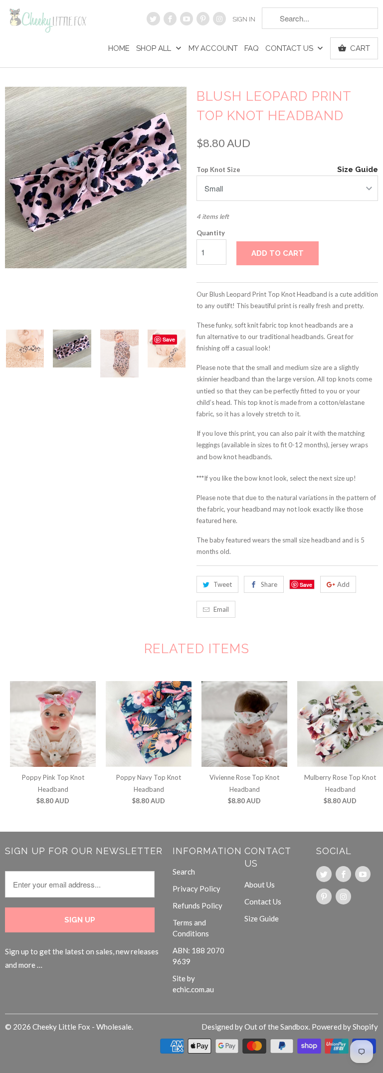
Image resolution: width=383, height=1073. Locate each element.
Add (343, 584)
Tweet (222, 584)
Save (306, 584)
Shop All (154, 48)
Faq (251, 48)
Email (221, 609)
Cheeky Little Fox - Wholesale (82, 1026)
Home (119, 48)
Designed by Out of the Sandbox (255, 1026)
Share (269, 584)
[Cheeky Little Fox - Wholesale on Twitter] (153, 18)
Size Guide (357, 169)
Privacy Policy (196, 888)
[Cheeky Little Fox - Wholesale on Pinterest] (202, 18)
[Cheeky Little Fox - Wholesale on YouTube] (186, 18)
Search (184, 871)
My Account (213, 48)
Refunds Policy (197, 905)
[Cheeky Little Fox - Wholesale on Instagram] (219, 18)
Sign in (243, 19)
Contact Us (290, 48)
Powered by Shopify (345, 1026)
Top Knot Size (218, 170)
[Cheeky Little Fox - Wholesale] (48, 23)
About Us (259, 884)
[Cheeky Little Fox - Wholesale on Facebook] (170, 18)
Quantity (210, 233)
